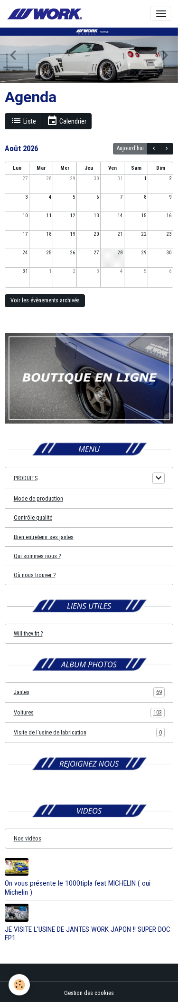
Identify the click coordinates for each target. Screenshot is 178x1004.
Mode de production (38, 498)
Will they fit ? (28, 633)
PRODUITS (25, 478)
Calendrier (72, 121)
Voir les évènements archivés (45, 300)
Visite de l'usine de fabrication (88, 732)
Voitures (88, 712)
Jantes (88, 692)
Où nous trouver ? (35, 575)
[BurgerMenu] (160, 14)
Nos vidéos (27, 838)
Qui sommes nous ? (37, 556)
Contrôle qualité (33, 517)
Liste (29, 121)
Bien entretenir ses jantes (44, 537)
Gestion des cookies (89, 993)
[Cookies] (19, 984)
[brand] (46, 14)
